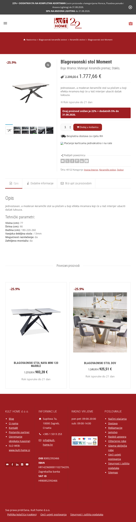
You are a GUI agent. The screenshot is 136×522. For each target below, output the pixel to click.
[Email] (63, 161)
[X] (67, 161)
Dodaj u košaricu (89, 127)
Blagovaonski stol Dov (100, 363)
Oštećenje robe (117, 441)
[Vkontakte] (86, 161)
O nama (13, 423)
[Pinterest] (77, 161)
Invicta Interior (91, 169)
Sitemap (113, 472)
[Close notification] (130, 7)
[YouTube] (27, 464)
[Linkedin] (82, 161)
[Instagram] (22, 464)
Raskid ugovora (117, 436)
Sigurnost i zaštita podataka (86, 514)
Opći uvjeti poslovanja (53, 514)
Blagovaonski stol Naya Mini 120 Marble (36, 364)
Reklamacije (115, 427)
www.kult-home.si (19, 450)
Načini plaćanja (117, 418)
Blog (11, 418)
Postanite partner (19, 432)
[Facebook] (72, 161)
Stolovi (120, 169)
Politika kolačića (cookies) (22, 514)
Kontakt (13, 427)
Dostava (113, 423)
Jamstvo (112, 432)
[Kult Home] (68, 23)
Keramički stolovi (107, 169)
